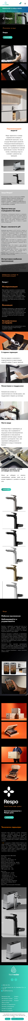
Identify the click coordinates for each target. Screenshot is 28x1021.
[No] (26, 1016)
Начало (4, 11)
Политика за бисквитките (17, 1019)
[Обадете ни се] (15, 979)
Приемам (8, 1019)
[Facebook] (12, 979)
